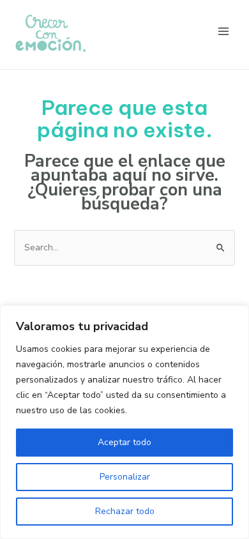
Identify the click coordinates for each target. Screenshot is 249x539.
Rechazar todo (125, 511)
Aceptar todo (124, 442)
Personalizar (125, 477)
